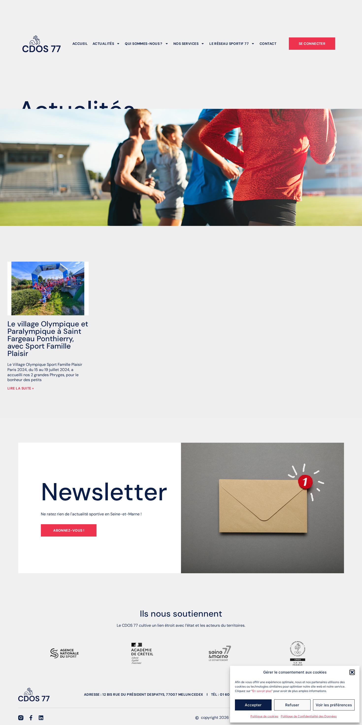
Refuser (292, 705)
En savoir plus (261, 691)
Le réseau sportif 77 (229, 43)
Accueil (80, 43)
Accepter (253, 705)
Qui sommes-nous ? (143, 43)
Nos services (185, 43)
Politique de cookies (264, 716)
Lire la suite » (20, 388)
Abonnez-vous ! (68, 530)
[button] (352, 672)
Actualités (103, 43)
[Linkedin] (41, 717)
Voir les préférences (334, 705)
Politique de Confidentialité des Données (309, 716)
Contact (268, 43)
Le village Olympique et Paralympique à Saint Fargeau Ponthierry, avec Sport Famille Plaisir (47, 338)
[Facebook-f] (30, 717)
